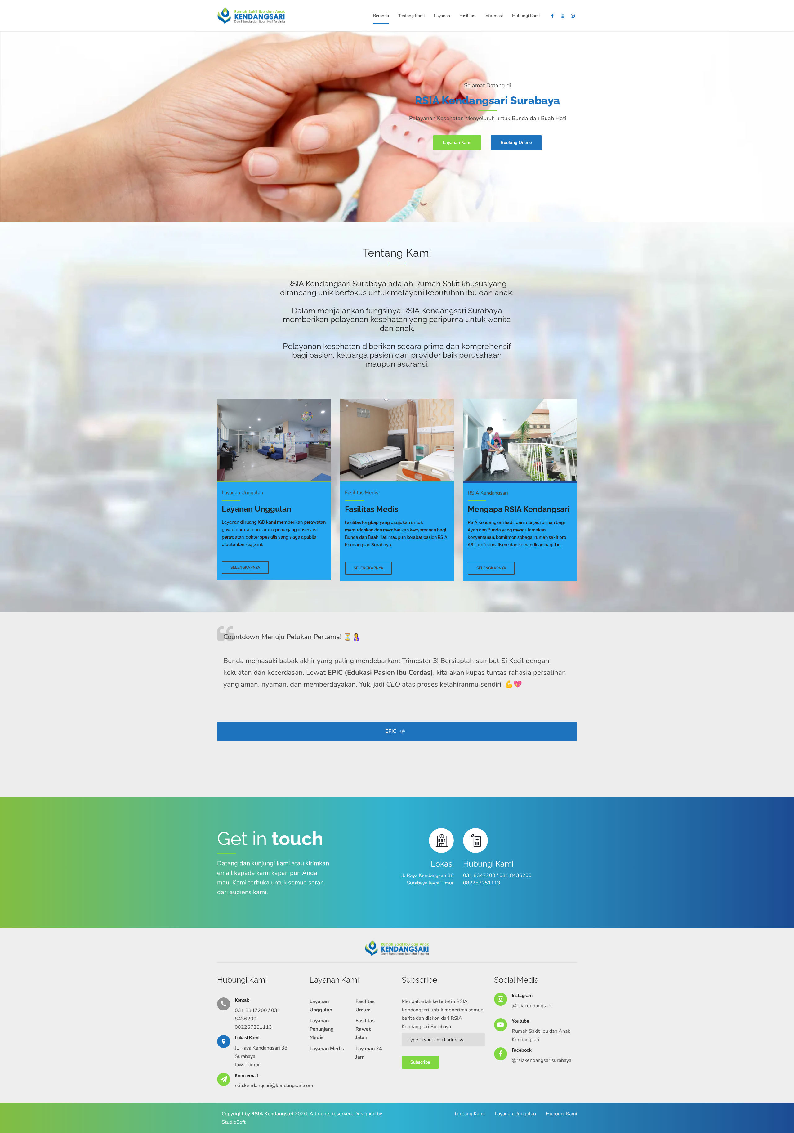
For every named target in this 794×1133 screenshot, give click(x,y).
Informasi (493, 16)
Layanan (442, 16)
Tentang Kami (411, 16)
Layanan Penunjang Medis (322, 1029)
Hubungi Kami (526, 16)
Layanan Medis (327, 1048)
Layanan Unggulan (321, 1005)
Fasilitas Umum (365, 1005)
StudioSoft (234, 1122)
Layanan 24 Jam (368, 1052)
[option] (397, 126)
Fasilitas (467, 16)
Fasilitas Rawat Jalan (365, 1029)
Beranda (381, 16)
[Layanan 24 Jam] (274, 440)
